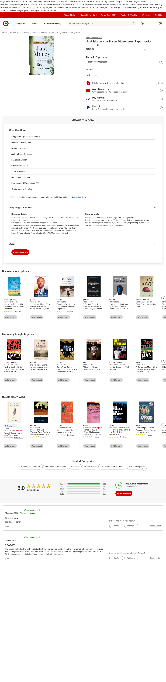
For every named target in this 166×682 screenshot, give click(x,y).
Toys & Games (99, 4)
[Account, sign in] (147, 23)
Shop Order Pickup (150, 7)
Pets (53, 4)
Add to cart (92, 75)
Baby (12, 4)
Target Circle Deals (123, 7)
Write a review (124, 493)
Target (4, 32)
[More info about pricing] (145, 49)
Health (58, 4)
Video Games (129, 4)
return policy (97, 225)
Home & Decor (84, 1)
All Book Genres (47, 32)
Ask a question (20, 252)
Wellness (66, 4)
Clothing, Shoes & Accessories (63, 1)
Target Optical (51, 7)
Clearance (68, 7)
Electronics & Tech (114, 4)
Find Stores (50, 10)
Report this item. (78, 197)
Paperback (102, 61)
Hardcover (91, 61)
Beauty (17, 4)
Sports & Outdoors (42, 4)
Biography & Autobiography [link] (30, 467)
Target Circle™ (70, 15)
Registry (21, 10)
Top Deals (110, 7)
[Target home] (6, 23)
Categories (20, 23)
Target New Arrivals (9, 1)
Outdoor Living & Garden (118, 1)
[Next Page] (161, 62)
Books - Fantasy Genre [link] (137, 467)
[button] (93, 45)
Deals (60, 7)
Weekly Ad (137, 7)
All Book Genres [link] (90, 467)
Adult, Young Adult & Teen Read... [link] (112, 467)
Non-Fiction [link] (75, 467)
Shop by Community (35, 7)
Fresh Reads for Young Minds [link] (55, 467)
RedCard (29, 10)
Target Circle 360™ (108, 15)
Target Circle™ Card (88, 15)
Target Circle (39, 10)
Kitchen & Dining (99, 1)
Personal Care (27, 4)
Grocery (133, 1)
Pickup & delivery (52, 23)
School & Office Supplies (81, 4)
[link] (93, 45)
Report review (155, 526)
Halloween (44, 1)
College (35, 1)
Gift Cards (21, 7)
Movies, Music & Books (146, 4)
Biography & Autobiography (68, 32)
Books (35, 32)
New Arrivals (79, 7)
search (133, 23)
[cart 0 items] (160, 23)
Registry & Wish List (129, 15)
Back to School (25, 1)
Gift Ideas (12, 7)
